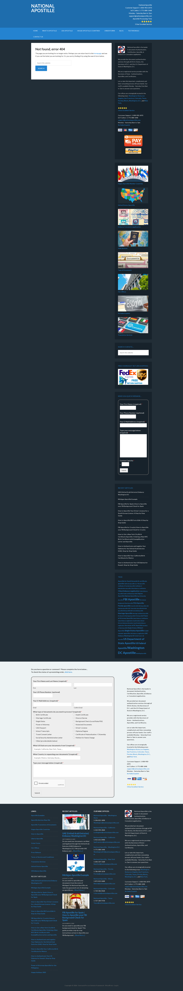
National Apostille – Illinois (103, 879)
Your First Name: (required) (131, 404)
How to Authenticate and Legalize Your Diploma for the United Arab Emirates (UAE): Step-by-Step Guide (132, 548)
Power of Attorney (42, 725)
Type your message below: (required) (130, 431)
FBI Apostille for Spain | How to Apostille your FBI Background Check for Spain (44, 894)
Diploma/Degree (82, 731)
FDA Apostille (138, 603)
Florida (120, 101)
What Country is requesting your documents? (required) (55, 754)
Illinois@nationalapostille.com (104, 883)
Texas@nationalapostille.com (104, 903)
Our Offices (122, 292)
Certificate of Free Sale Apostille (126, 586)
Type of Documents (125, 270)
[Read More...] (78, 851)
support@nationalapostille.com (140, 16)
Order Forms (35, 843)
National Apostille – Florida (103, 869)
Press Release (36, 852)
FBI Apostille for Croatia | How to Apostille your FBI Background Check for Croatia (44, 920)
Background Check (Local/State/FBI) (89, 721)
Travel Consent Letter (44, 734)
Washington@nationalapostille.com (106, 823)
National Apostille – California (104, 827)
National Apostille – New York (104, 859)
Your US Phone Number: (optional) (46, 692)
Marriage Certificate (43, 718)
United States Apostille (126, 205)
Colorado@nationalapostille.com (105, 893)
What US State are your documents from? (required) (54, 745)
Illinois (126, 101)
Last (75, 688)
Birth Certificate (42, 715)
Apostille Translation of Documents (43, 825)
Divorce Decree (81, 718)
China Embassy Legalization (128, 591)
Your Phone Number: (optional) (132, 413)
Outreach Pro (83, 985)
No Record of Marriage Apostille (126, 616)
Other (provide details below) (46, 741)
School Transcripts (42, 731)
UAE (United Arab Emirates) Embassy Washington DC (75, 834)
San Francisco (129, 98)
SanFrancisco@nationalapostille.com (107, 842)
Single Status (40, 721)
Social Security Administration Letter (49, 738)
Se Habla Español (124, 125)
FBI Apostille (131, 599)
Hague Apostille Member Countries (130, 184)
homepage (97, 53)
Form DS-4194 (134, 606)
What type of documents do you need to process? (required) (57, 712)
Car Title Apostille (140, 583)
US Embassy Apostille (38, 871)
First (34, 688)
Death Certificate (82, 715)
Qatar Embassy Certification (140, 618)
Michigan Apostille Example (127, 499)
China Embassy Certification (138, 588)
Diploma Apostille (131, 596)
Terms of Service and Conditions (42, 857)
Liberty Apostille (37, 838)
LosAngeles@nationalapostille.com (106, 832)
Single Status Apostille (134, 630)
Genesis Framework (97, 985)
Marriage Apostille (125, 613)
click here (68, 672)
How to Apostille (37, 834)
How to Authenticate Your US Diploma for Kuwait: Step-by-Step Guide (43, 958)
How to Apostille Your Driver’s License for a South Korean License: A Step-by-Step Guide (133, 513)
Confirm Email (78, 708)
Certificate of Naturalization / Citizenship (91, 734)
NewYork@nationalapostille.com (105, 864)
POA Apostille (139, 616)
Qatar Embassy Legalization (125, 620)
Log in (116, 985)
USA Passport (41, 728)
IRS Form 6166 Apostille (136, 610)
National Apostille (43, 8)
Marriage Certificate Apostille (140, 613)
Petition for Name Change (85, 738)
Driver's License (81, 728)
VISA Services (123, 248)
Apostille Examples (38, 815)
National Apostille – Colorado (104, 888)
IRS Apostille (126, 610)
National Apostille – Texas (103, 898)
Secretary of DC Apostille (133, 625)
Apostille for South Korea (126, 581)
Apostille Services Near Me (40, 820)
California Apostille (129, 583)
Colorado (137, 98)
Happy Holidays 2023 (38, 972)
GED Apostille (142, 606)
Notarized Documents (84, 725)
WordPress (109, 985)
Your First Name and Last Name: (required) (50, 681)
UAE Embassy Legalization (137, 633)
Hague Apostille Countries (40, 829)
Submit (124, 470)
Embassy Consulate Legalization (129, 227)
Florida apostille (124, 606)
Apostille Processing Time (142, 19)
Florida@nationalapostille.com (105, 874)
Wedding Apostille (141, 653)
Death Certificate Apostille (130, 593)
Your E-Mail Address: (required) (133, 422)
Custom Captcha (127, 461)
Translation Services (125, 335)
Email (34, 708)
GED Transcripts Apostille (135, 608)
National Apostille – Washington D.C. (107, 847)
